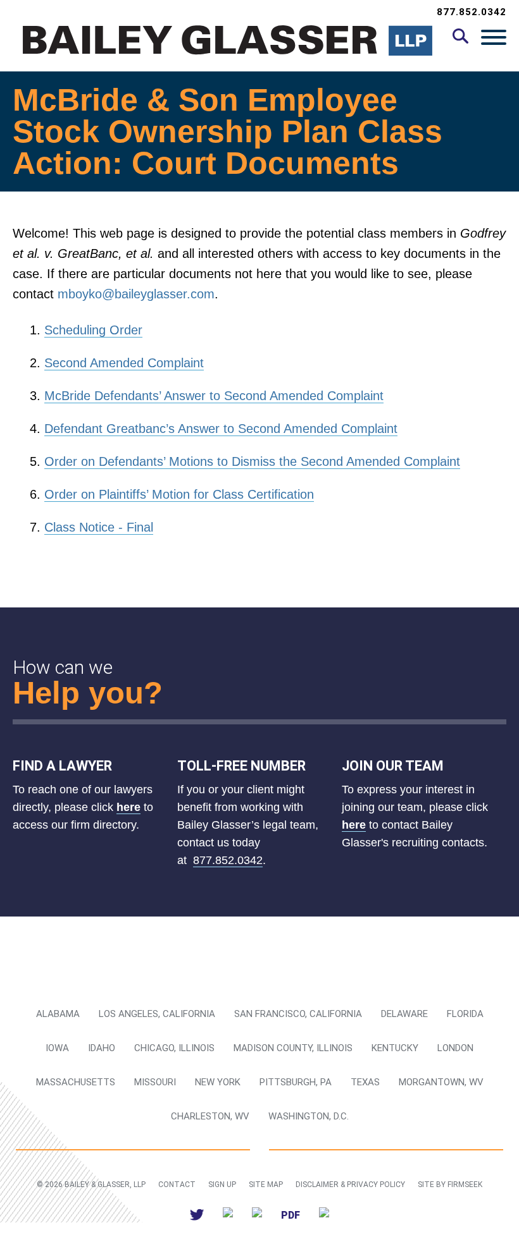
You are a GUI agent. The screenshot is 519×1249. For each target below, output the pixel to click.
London (455, 1048)
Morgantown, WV (441, 1082)
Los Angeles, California (157, 1014)
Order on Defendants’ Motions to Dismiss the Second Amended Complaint (252, 461)
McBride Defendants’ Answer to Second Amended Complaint (214, 396)
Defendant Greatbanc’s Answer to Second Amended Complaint (220, 429)
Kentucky (395, 1048)
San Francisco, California (298, 1014)
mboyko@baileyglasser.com (136, 294)
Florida (465, 1014)
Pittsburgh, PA (296, 1082)
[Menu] (493, 36)
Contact (177, 1184)
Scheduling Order (93, 330)
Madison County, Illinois (293, 1048)
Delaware (404, 1014)
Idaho (101, 1048)
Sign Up (222, 1184)
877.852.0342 (471, 12)
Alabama (58, 1014)
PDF (290, 1215)
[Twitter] (197, 1214)
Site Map (266, 1184)
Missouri (155, 1082)
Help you (78, 693)
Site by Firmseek (450, 1184)
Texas (365, 1082)
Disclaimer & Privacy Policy (350, 1184)
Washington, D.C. (308, 1116)
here (128, 807)
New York (218, 1082)
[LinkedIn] (228, 1214)
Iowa (57, 1048)
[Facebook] (257, 1214)
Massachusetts (75, 1082)
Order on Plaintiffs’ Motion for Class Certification (179, 494)
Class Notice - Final (98, 527)
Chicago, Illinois (174, 1048)
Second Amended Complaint (124, 363)
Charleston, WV (210, 1116)
